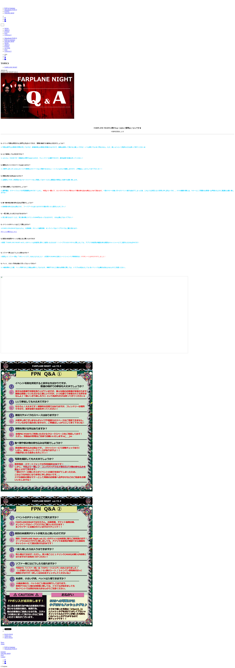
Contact (3, 657)
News (2, 642)
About (2, 644)
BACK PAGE (8, 634)
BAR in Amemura (9, 8)
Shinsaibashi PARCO (10, 10)
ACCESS (7, 48)
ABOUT (7, 30)
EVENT (6, 11)
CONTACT (7, 35)
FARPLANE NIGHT (10, 67)
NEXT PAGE (8, 637)
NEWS (6, 28)
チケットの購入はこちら (9, 231)
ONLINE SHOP (9, 13)
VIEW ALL (7, 636)
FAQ (5, 33)
